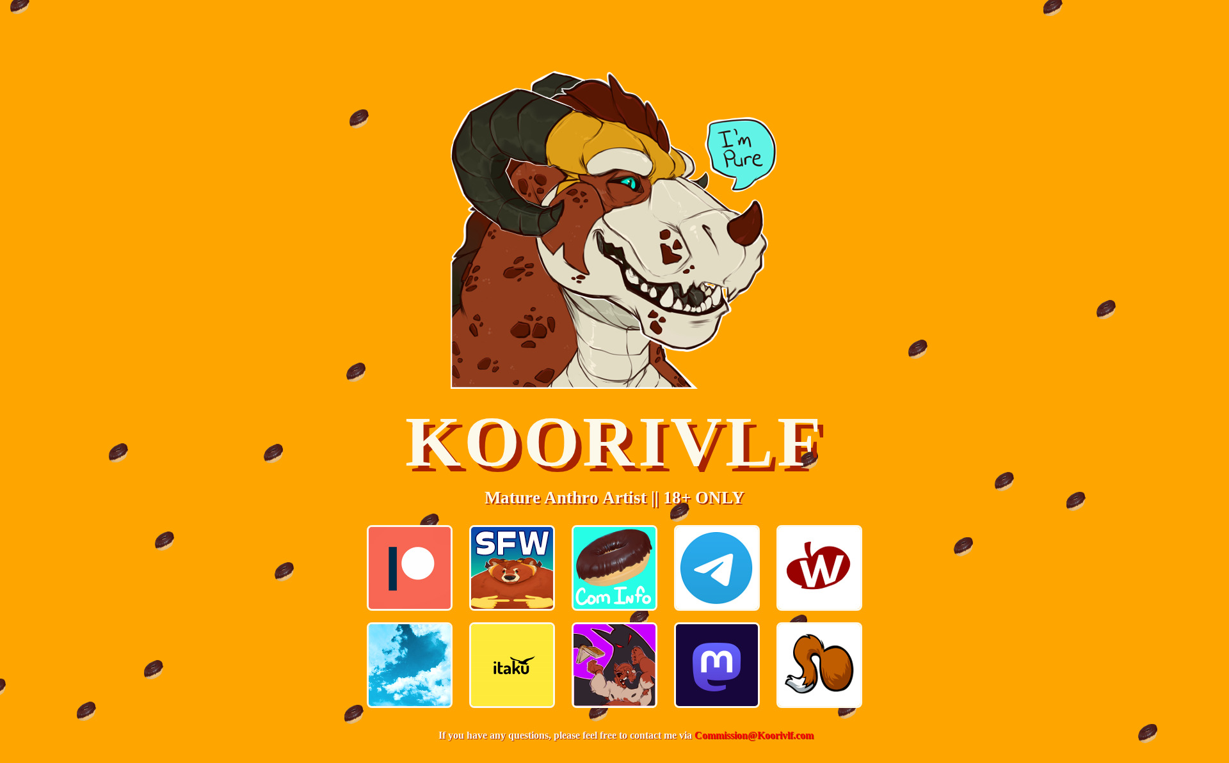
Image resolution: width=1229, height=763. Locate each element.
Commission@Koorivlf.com (754, 735)
